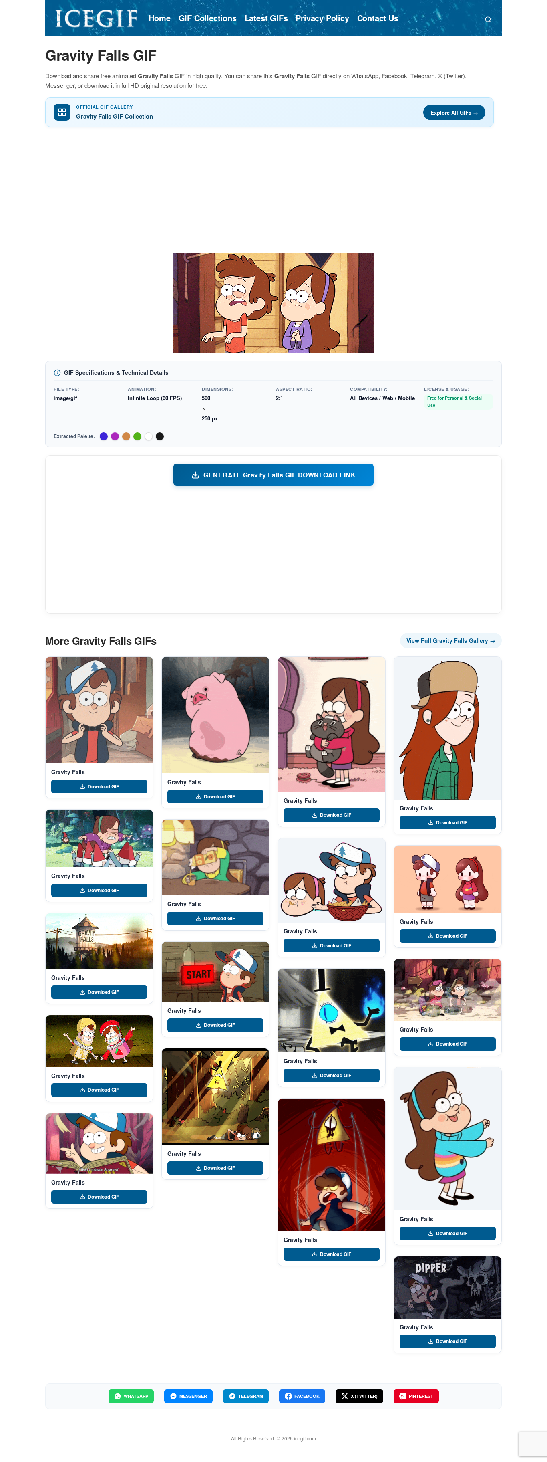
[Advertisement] (273, 193)
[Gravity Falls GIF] (99, 710)
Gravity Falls (68, 772)
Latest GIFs (266, 18)
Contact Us (377, 18)
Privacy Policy (322, 18)
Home (159, 18)
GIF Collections (208, 18)
